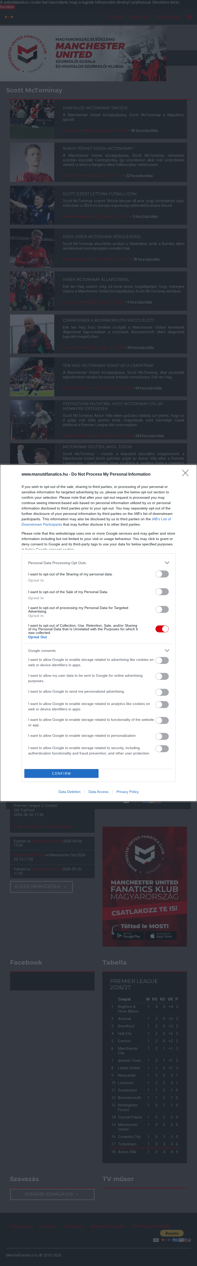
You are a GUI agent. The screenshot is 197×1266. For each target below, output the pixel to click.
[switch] (162, 574)
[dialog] (98, 633)
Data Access (98, 792)
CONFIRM (61, 774)
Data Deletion (69, 792)
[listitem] (98, 562)
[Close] (187, 474)
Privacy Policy (127, 792)
